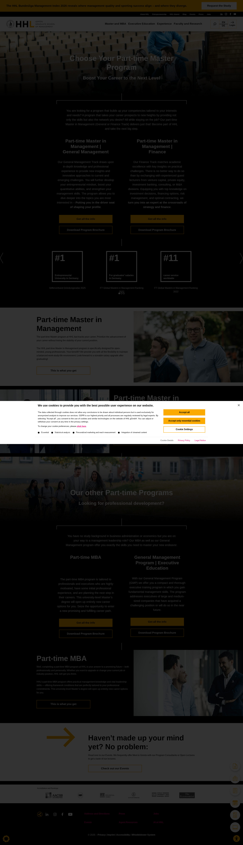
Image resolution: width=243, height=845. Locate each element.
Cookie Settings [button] (184, 429)
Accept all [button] (184, 412)
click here (81, 426)
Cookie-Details (166, 440)
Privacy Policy (184, 440)
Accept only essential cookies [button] (184, 421)
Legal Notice (200, 440)
